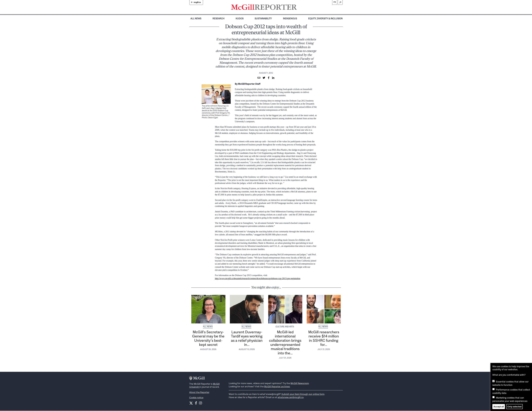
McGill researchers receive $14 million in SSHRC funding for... (323, 338)
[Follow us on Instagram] (200, 404)
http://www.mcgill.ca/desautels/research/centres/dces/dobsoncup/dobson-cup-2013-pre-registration (257, 278)
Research (218, 18)
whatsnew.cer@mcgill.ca (291, 397)
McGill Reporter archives (277, 386)
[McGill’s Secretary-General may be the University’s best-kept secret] (208, 309)
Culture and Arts (285, 327)
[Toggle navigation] (299, 7)
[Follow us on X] (191, 403)
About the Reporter (199, 392)
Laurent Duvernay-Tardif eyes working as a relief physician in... (247, 338)
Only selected (514, 406)
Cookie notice (196, 397)
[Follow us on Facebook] (196, 404)
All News (195, 18)
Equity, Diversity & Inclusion (325, 18)
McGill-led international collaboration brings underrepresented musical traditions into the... (285, 342)
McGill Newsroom (300, 383)
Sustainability (263, 18)
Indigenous (290, 18)
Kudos (240, 18)
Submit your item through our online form (302, 394)
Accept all (498, 406)
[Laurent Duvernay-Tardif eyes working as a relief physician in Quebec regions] (247, 309)
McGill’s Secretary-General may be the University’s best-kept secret (208, 338)
